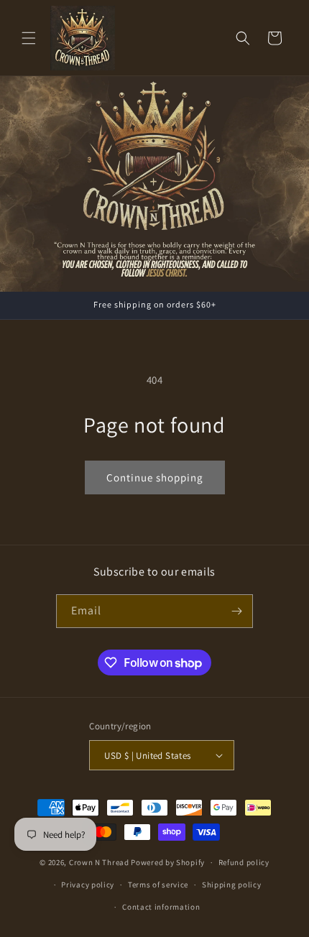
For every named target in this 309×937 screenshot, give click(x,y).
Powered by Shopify (168, 862)
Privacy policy (87, 885)
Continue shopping (154, 477)
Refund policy (243, 862)
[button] (29, 38)
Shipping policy (232, 885)
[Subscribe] (236, 611)
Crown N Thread (99, 862)
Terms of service (158, 885)
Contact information (161, 907)
